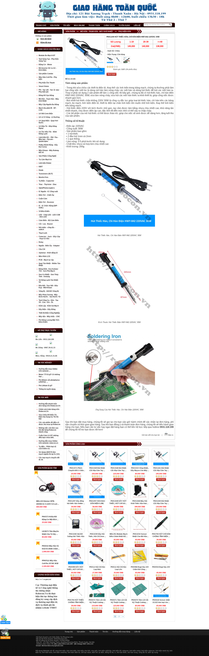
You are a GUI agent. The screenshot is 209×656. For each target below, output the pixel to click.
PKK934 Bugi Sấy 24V (161, 567)
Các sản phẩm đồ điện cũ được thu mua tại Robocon (49, 423)
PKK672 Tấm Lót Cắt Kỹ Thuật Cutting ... (97, 601)
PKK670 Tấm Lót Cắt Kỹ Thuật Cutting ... (139, 601)
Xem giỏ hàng (45, 39)
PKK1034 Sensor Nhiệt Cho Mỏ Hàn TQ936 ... (140, 535)
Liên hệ (137, 632)
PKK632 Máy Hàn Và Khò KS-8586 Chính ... (50, 547)
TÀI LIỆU (66, 25)
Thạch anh (43, 233)
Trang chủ (69, 632)
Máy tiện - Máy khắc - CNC (49, 316)
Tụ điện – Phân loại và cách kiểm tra (47, 448)
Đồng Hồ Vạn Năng (46, 95)
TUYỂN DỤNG (124, 25)
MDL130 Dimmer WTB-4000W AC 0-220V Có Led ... (47, 502)
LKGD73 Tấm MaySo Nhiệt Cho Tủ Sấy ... (50, 532)
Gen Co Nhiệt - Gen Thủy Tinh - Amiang (48, 276)
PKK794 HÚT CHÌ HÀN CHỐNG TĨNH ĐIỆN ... (161, 535)
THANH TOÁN (94, 25)
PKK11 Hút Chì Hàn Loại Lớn (118, 568)
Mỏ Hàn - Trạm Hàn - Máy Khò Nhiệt (96, 31)
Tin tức (105, 632)
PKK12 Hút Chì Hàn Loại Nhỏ (97, 568)
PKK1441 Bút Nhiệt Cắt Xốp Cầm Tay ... (161, 469)
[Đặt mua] (111, 75)
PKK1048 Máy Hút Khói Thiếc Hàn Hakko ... (140, 502)
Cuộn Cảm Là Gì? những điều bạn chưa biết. (48, 436)
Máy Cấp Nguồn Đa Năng (49, 104)
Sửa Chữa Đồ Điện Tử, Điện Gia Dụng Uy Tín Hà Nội (48, 417)
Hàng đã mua (45, 43)
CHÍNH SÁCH (109, 25)
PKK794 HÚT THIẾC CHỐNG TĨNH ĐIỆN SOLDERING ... (76, 601)
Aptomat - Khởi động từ (48, 253)
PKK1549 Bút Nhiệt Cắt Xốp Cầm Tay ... (97, 469)
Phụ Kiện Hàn (124, 31)
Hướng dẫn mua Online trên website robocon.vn (48, 442)
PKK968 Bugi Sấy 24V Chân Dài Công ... (140, 568)
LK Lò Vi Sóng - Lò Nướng (49, 117)
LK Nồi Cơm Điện (46, 114)
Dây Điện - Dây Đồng (47, 309)
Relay (41, 242)
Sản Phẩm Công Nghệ (47, 156)
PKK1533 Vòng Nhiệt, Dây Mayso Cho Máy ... (140, 469)
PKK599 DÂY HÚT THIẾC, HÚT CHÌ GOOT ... (76, 568)
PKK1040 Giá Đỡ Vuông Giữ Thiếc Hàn (75, 535)
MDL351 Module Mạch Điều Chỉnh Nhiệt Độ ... (118, 535)
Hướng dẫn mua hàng (121, 632)
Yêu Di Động (164, 652)
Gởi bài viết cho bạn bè (151, 435)
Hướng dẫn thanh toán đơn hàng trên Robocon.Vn (49, 405)
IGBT (41, 167)
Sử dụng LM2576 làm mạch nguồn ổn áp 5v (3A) (49, 453)
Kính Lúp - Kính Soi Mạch (49, 306)
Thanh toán (93, 632)
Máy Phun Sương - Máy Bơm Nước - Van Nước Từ (49, 296)
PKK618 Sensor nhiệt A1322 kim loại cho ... (161, 601)
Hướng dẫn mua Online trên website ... (48, 370)
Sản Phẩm (70, 31)
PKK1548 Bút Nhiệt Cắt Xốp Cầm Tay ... (118, 469)
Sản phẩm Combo (46, 74)
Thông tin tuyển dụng (47, 389)
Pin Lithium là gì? (45, 386)
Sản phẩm (81, 632)
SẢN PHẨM (54, 25)
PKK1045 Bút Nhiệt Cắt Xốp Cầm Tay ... (161, 502)
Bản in (170, 435)
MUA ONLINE (79, 25)
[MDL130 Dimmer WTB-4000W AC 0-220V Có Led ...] (47, 486)
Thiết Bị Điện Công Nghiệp (49, 313)
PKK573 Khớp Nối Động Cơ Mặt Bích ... (50, 518)
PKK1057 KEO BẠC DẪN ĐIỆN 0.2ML (97, 502)
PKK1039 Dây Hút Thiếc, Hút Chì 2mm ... (97, 535)
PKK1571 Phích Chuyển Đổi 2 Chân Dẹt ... (76, 469)
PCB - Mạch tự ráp (46, 260)
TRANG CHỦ (41, 25)
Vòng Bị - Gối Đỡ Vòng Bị (49, 291)
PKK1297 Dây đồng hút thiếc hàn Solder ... (76, 502)
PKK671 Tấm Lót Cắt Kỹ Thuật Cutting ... (118, 601)
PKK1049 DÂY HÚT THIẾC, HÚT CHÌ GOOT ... (118, 502)
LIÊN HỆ (137, 25)
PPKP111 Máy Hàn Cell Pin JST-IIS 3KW (50, 562)
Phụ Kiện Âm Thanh (47, 83)
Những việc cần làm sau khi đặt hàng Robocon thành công (48, 430)
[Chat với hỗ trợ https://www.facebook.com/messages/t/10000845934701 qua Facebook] (51, 335)
